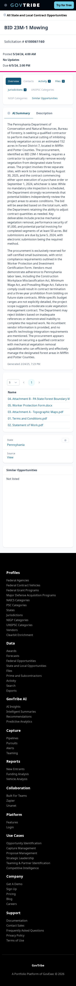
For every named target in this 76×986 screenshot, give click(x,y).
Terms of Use (15, 940)
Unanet (11, 806)
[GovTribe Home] (25, 5)
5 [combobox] (9, 382)
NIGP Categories (17, 620)
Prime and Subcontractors (24, 676)
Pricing (11, 894)
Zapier (10, 801)
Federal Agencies (17, 580)
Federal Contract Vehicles (23, 585)
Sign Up (11, 889)
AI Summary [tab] (21, 113)
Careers (11, 904)
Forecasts (12, 656)
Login (10, 827)
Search (11, 686)
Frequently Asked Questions (25, 930)
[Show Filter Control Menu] (65, 440)
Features (12, 822)
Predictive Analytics (19, 721)
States (10, 610)
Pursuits (11, 743)
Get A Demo (14, 884)
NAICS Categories (18, 600)
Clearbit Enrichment (19, 635)
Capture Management (21, 848)
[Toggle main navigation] (5, 5)
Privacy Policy (15, 935)
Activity (11, 681)
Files (9, 671)
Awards (11, 651)
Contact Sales (15, 925)
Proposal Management (21, 853)
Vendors (12, 630)
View (10, 457)
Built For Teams (16, 796)
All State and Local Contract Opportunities (36, 15)
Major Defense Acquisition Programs (31, 595)
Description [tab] (44, 113)
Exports (11, 691)
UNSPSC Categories (19, 625)
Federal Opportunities (21, 661)
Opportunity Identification (24, 843)
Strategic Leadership (20, 858)
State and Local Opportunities (26, 666)
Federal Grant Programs (22, 590)
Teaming (12, 753)
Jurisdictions (14, 615)
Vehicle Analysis (16, 779)
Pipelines (12, 738)
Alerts (10, 748)
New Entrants (15, 769)
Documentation (16, 920)
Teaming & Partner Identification (28, 863)
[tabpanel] (38, 244)
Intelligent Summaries (21, 712)
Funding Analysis (17, 774)
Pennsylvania (16, 445)
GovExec (48, 974)
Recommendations (19, 716)
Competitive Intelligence (22, 868)
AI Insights (13, 707)
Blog (9, 899)
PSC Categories (16, 605)
